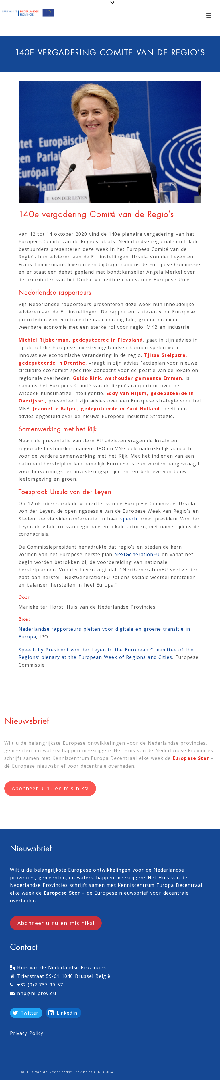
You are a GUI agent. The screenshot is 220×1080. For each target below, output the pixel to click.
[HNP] (28, 13)
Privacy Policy (27, 1033)
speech (128, 519)
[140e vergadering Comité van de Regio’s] (110, 142)
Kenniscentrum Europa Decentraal (94, 758)
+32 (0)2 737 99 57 (40, 984)
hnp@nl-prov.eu (36, 993)
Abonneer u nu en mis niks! (50, 788)
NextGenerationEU (137, 554)
